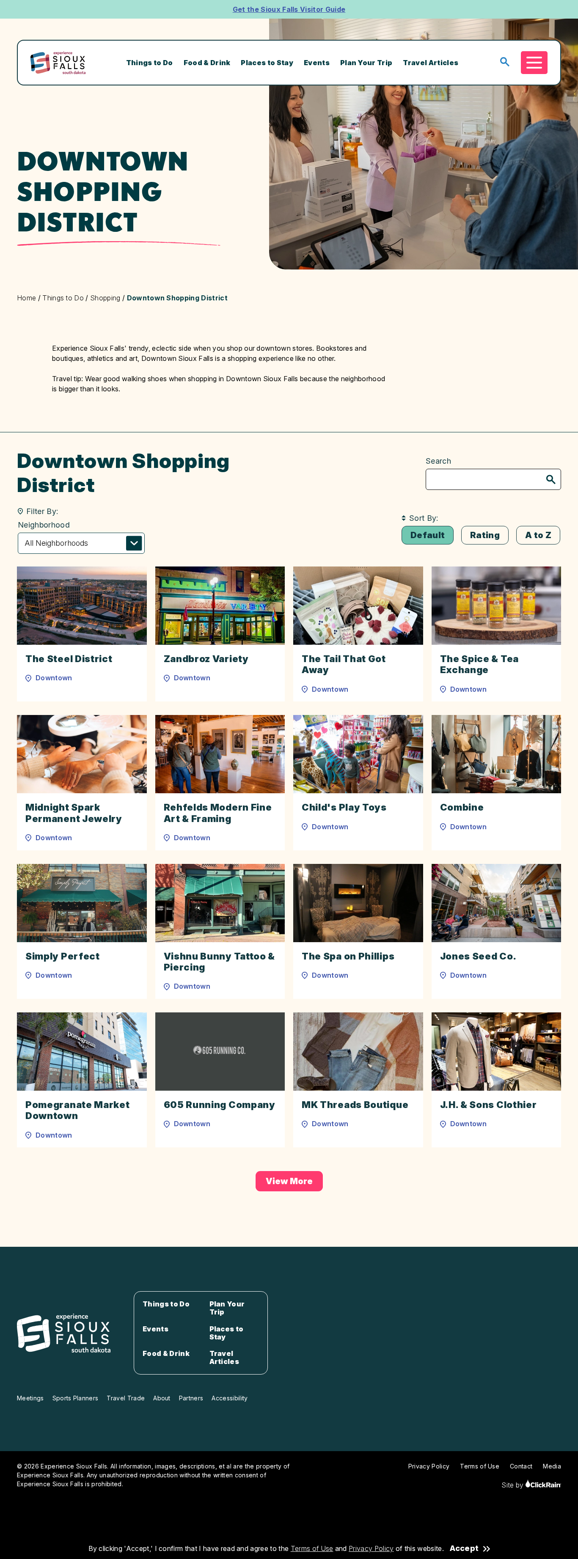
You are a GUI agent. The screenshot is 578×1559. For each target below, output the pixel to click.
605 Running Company (219, 1104)
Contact (521, 1466)
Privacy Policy (371, 1548)
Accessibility (230, 1398)
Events (317, 62)
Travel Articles (430, 62)
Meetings (30, 1398)
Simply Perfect (62, 956)
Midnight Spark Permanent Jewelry (73, 813)
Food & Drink (207, 62)
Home (26, 298)
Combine (462, 807)
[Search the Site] (505, 62)
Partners (191, 1398)
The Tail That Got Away (344, 664)
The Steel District (69, 658)
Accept (464, 1548)
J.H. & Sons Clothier (488, 1104)
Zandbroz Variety (206, 658)
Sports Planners (75, 1398)
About (162, 1398)
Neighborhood (44, 524)
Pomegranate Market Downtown (77, 1110)
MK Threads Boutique (355, 1104)
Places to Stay (267, 62)
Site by (513, 1485)
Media (552, 1466)
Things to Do (149, 62)
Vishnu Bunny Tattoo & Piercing (219, 962)
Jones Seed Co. (478, 956)
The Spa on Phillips (348, 956)
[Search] (551, 480)
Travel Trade (126, 1398)
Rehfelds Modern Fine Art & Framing (218, 813)
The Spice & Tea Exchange (479, 664)
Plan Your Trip (366, 62)
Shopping (105, 298)
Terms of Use (312, 1548)
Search (438, 460)
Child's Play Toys (344, 807)
